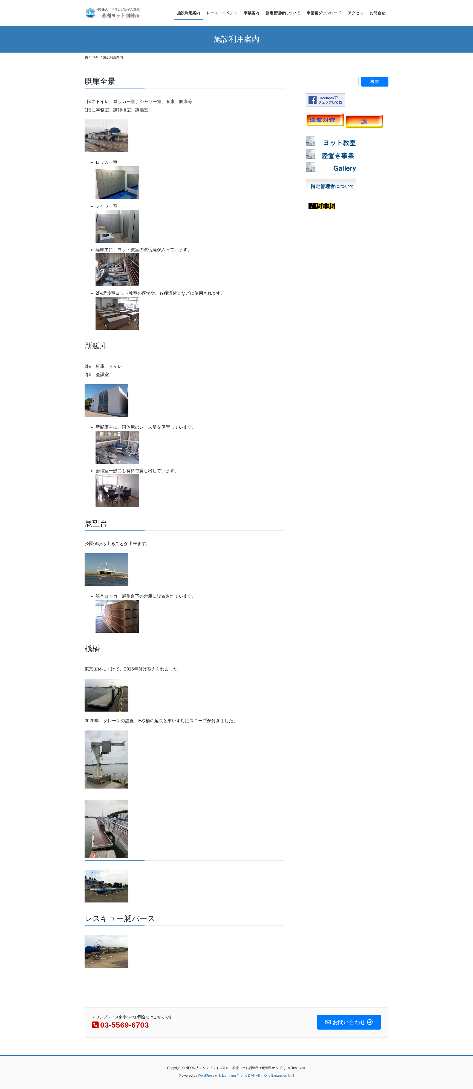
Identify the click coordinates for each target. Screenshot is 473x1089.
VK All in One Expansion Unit (272, 1075)
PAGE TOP (457, 1051)
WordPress (206, 1075)
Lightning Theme (234, 1075)
